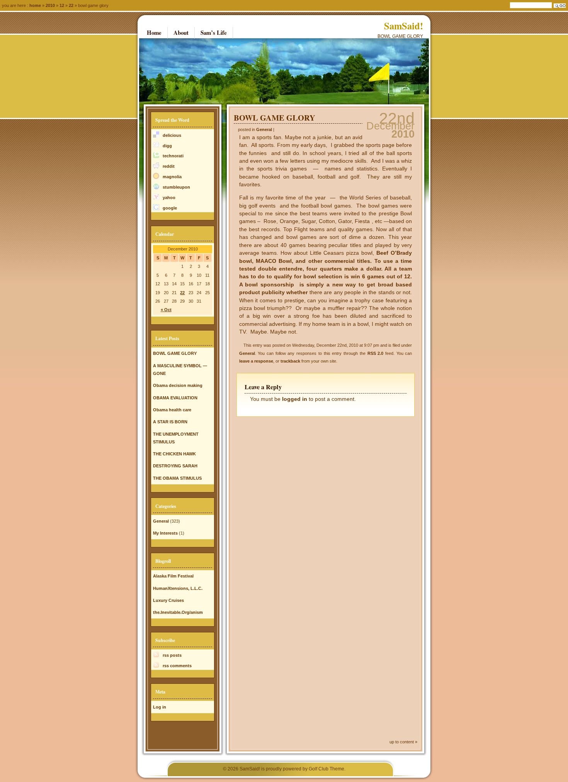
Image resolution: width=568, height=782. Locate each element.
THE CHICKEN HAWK (174, 453)
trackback (290, 361)
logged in (294, 399)
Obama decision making (177, 385)
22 (182, 292)
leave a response (256, 361)
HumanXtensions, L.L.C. (177, 588)
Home (35, 5)
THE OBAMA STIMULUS (177, 478)
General (264, 129)
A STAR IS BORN (170, 421)
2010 (50, 5)
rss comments (177, 665)
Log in (159, 707)
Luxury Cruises (168, 600)
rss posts (172, 655)
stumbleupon (176, 187)
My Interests (165, 533)
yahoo (169, 197)
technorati (173, 155)
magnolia (172, 176)
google (170, 208)
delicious (172, 135)
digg (167, 145)
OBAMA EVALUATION (175, 397)
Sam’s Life (214, 32)
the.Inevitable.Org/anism (178, 612)
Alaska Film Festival (173, 576)
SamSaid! (403, 25)
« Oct (166, 309)
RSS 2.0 (375, 353)
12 (62, 5)
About (181, 32)
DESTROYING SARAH (175, 465)
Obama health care (172, 409)
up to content (401, 741)
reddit (169, 166)
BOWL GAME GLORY (274, 117)
